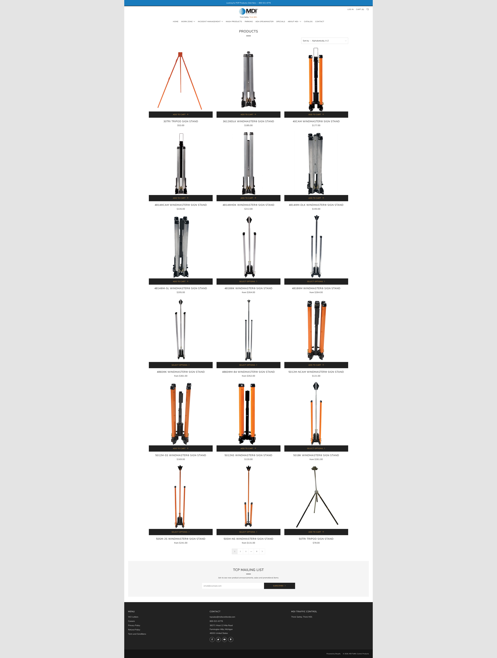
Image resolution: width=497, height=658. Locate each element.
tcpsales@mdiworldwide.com (222, 617)
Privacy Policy (134, 625)
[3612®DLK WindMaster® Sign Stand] (248, 79)
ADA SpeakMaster (264, 21)
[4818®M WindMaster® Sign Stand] (316, 246)
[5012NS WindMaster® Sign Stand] (248, 413)
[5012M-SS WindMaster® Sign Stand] (181, 413)
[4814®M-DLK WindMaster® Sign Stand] (316, 163)
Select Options (247, 281)
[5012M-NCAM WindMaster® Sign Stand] (316, 330)
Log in (351, 9)
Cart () (360, 9)
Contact (319, 21)
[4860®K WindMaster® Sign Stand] (181, 330)
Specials (280, 21)
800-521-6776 (216, 621)
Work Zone (187, 21)
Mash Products (234, 21)
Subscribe (278, 586)
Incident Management (209, 21)
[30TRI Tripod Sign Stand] (181, 79)
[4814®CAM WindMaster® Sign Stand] (181, 163)
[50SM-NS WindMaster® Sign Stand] (248, 497)
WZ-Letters (133, 617)
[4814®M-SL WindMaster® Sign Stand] (181, 246)
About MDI (293, 21)
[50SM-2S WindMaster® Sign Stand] (181, 497)
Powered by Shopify (334, 654)
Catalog (308, 21)
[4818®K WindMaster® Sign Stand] (248, 246)
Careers (131, 621)
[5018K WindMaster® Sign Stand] (316, 413)
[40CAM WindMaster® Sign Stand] (316, 79)
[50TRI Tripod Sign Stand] (316, 497)
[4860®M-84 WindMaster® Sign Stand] (248, 330)
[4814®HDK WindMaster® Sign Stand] (248, 163)
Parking (249, 21)
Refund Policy (134, 629)
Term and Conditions (137, 634)
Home (175, 21)
